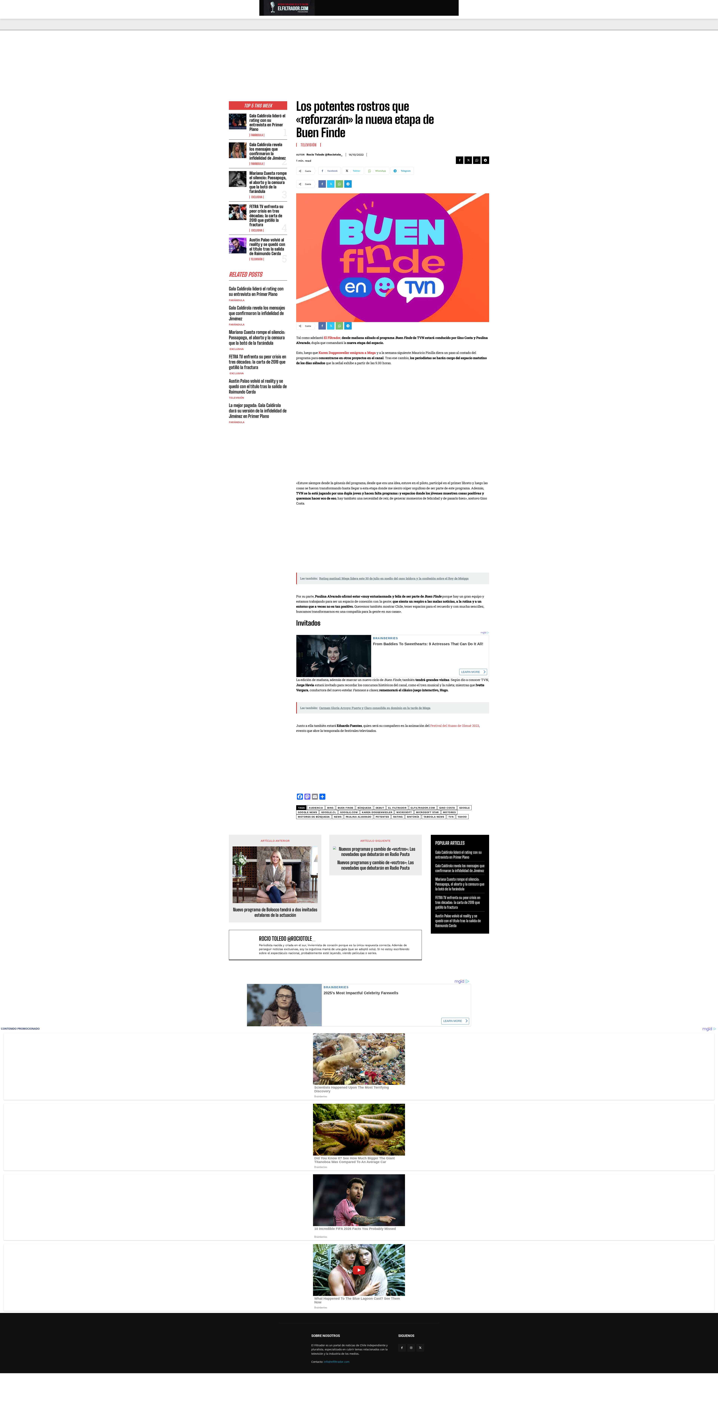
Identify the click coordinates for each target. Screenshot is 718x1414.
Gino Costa (447, 807)
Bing (330, 807)
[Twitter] (468, 160)
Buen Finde (345, 807)
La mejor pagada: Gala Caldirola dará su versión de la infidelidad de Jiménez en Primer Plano (257, 411)
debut (380, 807)
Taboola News (434, 816)
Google (464, 807)
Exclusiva (256, 197)
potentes (382, 816)
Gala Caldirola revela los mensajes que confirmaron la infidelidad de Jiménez (267, 151)
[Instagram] (411, 1347)
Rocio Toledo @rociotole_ (324, 154)
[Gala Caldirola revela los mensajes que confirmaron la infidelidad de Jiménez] (237, 150)
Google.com (349, 812)
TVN (451, 816)
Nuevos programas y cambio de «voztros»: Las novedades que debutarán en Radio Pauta (375, 865)
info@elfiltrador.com (336, 1361)
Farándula (257, 135)
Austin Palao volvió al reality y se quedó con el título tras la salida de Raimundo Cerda (267, 246)
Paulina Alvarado (359, 816)
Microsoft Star (427, 812)
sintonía (413, 816)
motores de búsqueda (314, 816)
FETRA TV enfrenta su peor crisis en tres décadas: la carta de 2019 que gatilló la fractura (266, 215)
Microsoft (404, 812)
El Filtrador (332, 338)
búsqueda (365, 807)
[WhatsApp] (477, 160)
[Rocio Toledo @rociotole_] (246, 945)
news (338, 816)
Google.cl (328, 812)
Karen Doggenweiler (377, 812)
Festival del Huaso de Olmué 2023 (454, 725)
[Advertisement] (359, 58)
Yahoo (462, 816)
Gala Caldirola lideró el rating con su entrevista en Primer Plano (267, 122)
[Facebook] (459, 160)
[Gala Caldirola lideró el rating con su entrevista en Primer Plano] (237, 121)
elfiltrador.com (423, 807)
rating (398, 816)
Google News (307, 812)
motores (449, 812)
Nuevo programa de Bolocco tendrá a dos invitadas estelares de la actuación (275, 912)
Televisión (257, 259)
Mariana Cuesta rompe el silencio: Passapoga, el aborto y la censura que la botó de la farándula (268, 182)
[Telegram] (485, 160)
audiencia (316, 807)
